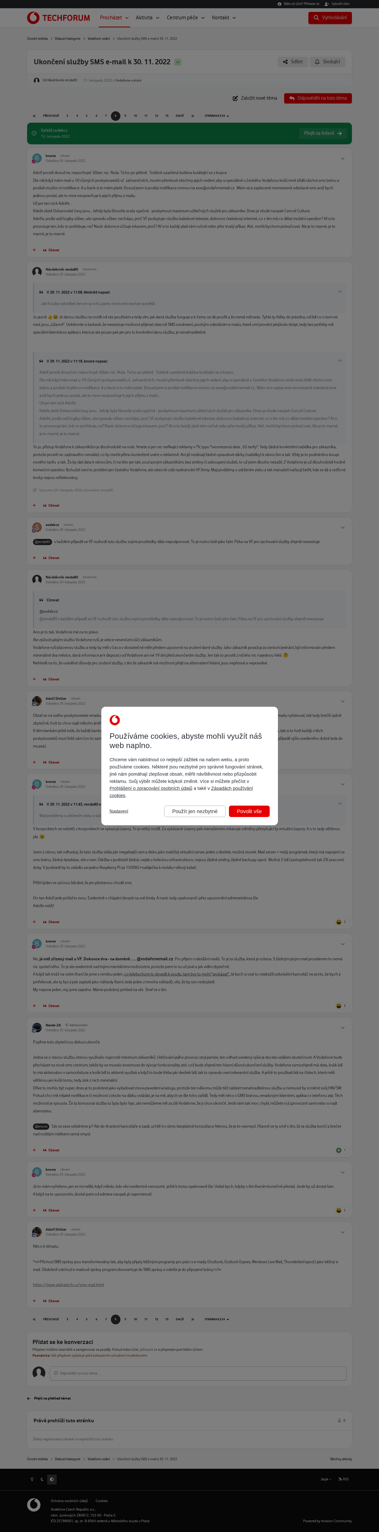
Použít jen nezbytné (195, 811)
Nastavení (119, 811)
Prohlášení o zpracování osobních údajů (151, 788)
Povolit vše (249, 811)
